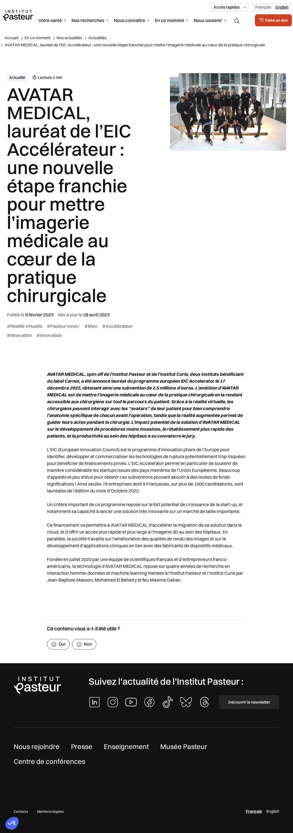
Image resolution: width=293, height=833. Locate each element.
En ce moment (169, 20)
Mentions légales (50, 811)
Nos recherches (88, 20)
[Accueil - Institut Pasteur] (17, 15)
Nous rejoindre (37, 746)
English (282, 7)
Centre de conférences (49, 761)
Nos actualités (69, 37)
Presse (81, 746)
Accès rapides (226, 7)
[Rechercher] (237, 21)
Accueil (11, 37)
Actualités (97, 37)
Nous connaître (129, 20)
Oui (62, 644)
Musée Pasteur (183, 746)
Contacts (21, 811)
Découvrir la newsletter (249, 702)
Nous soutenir (208, 20)
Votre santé (50, 20)
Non (88, 644)
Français (263, 7)
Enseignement (126, 746)
